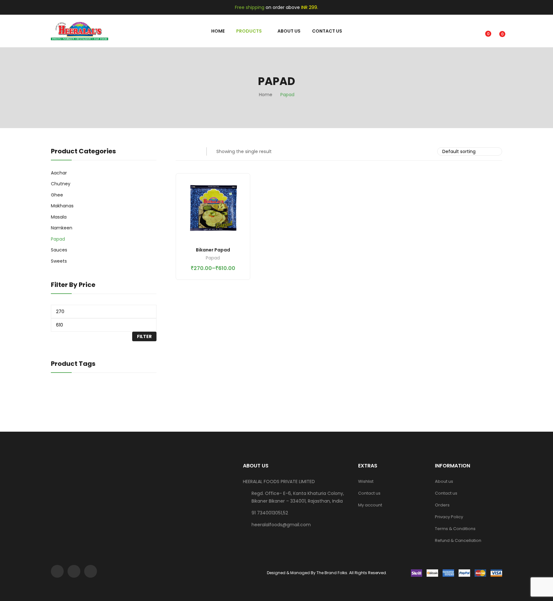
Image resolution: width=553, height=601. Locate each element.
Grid (180, 151)
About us (444, 481)
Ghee (57, 195)
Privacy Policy (449, 517)
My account (370, 505)
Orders (442, 505)
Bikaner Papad (213, 250)
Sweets (59, 261)
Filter (144, 336)
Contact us (369, 493)
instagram (74, 571)
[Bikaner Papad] (213, 210)
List (192, 151)
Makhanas (62, 206)
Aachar (59, 173)
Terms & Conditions (455, 529)
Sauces (59, 250)
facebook (57, 571)
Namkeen (61, 228)
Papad (213, 258)
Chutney (60, 184)
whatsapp (90, 571)
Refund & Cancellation (458, 540)
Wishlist (365, 481)
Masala (59, 217)
